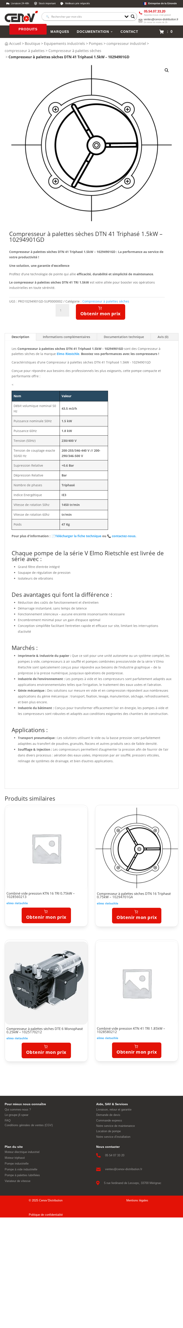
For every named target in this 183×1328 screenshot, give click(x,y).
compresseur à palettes (25, 50)
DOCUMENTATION (93, 31)
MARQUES (59, 31)
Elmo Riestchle (68, 354)
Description (20, 337)
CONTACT (129, 31)
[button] (167, 70)
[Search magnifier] (133, 16)
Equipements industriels (64, 43)
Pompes (96, 43)
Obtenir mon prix (100, 314)
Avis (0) (163, 337)
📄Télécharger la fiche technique (76, 536)
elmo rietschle (17, 903)
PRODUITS (28, 29)
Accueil (15, 43)
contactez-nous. (121, 536)
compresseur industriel (126, 43)
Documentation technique (124, 337)
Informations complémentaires (66, 337)
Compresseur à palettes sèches (74, 50)
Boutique (32, 43)
